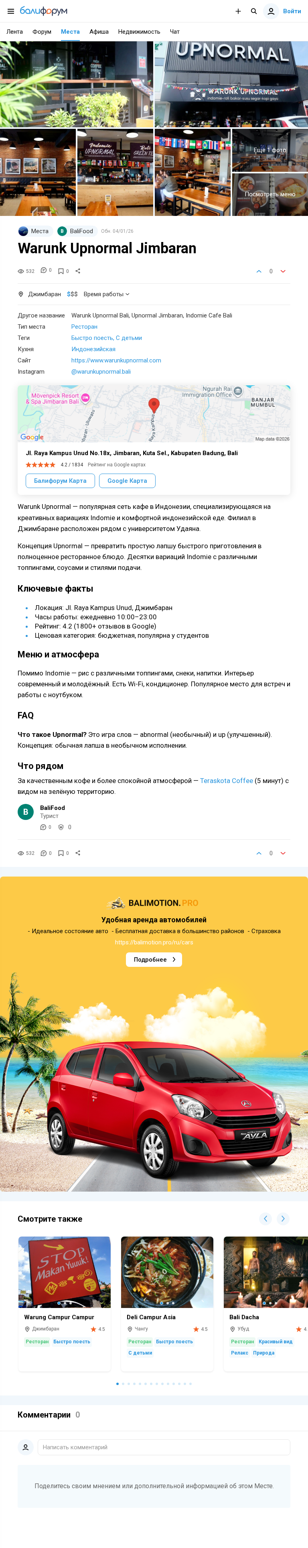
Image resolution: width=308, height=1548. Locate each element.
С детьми (129, 338)
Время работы (104, 294)
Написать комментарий (75, 1447)
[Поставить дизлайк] (283, 271)
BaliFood (52, 808)
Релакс (239, 1353)
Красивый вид (276, 1342)
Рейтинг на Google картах (117, 465)
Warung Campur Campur (59, 1317)
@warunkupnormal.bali (101, 371)
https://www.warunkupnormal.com (116, 360)
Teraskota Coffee (226, 781)
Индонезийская (93, 349)
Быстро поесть (92, 338)
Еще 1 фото (270, 150)
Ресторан (84, 326)
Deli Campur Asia (151, 1317)
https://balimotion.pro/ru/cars (154, 942)
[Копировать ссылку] (78, 271)
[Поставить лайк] (259, 271)
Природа (263, 1353)
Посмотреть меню (270, 194)
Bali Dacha (244, 1317)
